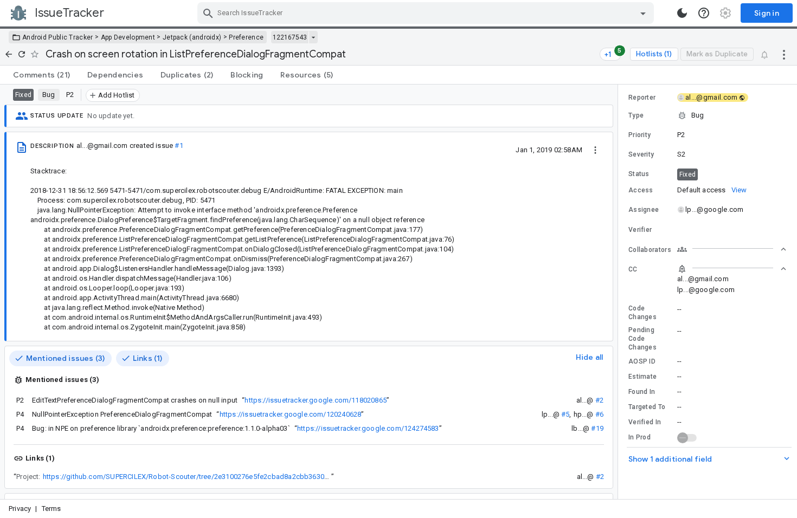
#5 (565, 414)
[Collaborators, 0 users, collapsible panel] (732, 249)
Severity (641, 154)
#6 (599, 414)
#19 (597, 428)
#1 (179, 145)
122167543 (290, 37)
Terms (51, 508)
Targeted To (646, 407)
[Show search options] (643, 13)
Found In (641, 392)
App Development (128, 37)
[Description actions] (595, 149)
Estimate (642, 376)
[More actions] (784, 54)
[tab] (41, 75)
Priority (639, 135)
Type (636, 115)
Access (640, 190)
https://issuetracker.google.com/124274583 (368, 428)
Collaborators (649, 250)
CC (633, 269)
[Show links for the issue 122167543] (313, 37)
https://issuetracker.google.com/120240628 (291, 414)
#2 (599, 400)
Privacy (20, 508)
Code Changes (642, 313)
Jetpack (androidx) (192, 37)
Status (639, 174)
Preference (246, 37)
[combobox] (427, 13)
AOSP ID (641, 361)
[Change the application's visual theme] (682, 13)
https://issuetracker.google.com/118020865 (316, 400)
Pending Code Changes (642, 338)
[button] (707, 115)
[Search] (208, 13)
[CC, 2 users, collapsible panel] (732, 269)
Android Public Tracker (57, 37)
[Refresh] (21, 54)
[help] (704, 13)
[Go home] (8, 54)
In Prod (639, 437)
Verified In (644, 422)
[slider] (620, 292)
